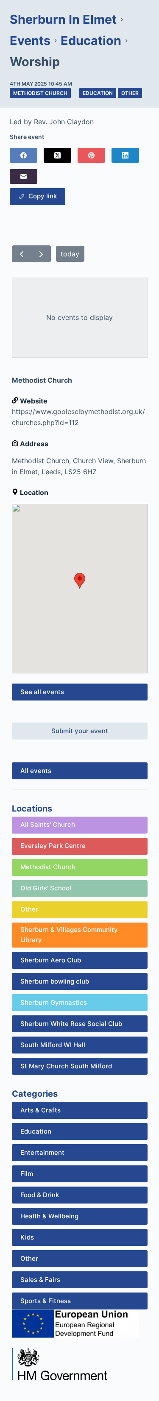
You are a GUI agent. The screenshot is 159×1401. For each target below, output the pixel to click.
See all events (42, 692)
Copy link (41, 196)
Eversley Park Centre (53, 846)
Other (130, 93)
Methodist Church (40, 93)
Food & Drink (39, 1195)
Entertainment (42, 1152)
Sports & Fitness (45, 1301)
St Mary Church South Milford (66, 1066)
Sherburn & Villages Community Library (69, 935)
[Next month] (41, 253)
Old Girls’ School (45, 888)
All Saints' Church (47, 824)
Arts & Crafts (40, 1110)
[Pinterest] (91, 155)
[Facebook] (23, 155)
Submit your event (79, 731)
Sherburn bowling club (54, 981)
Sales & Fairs (40, 1280)
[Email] (23, 176)
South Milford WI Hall (52, 1045)
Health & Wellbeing (49, 1216)
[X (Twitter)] (57, 155)
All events (35, 771)
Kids (27, 1237)
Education (98, 93)
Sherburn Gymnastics (53, 1002)
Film (26, 1174)
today (70, 254)
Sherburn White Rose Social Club (71, 1024)
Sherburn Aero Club (50, 960)
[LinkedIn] (125, 155)
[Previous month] (22, 253)
